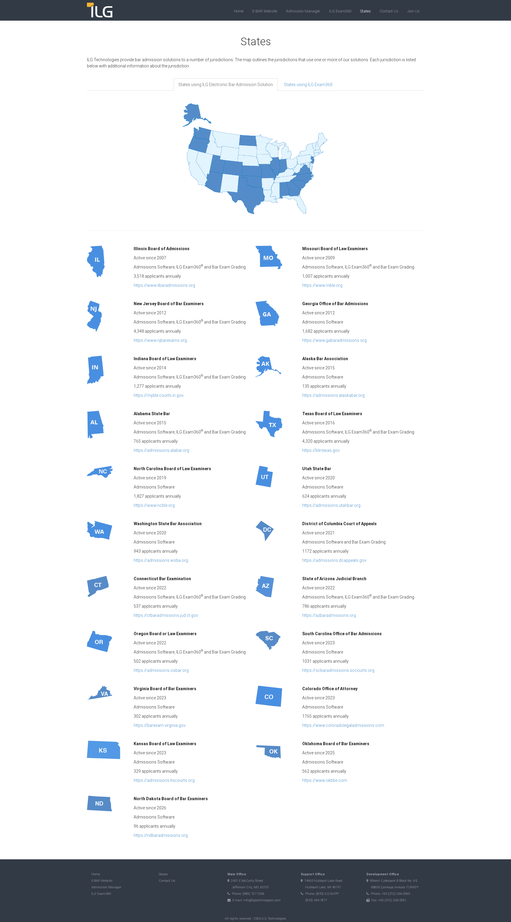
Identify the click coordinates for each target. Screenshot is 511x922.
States (365, 11)
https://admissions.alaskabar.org (333, 395)
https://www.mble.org (322, 285)
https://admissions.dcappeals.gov (334, 560)
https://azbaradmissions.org (329, 615)
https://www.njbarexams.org (160, 340)
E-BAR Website (264, 11)
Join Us (413, 11)
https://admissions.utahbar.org (331, 505)
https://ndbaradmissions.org (161, 835)
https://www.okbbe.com (324, 780)
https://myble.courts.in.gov (159, 395)
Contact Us (389, 11)
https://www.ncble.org (154, 505)
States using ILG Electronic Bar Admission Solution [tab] (225, 84)
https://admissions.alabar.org (161, 450)
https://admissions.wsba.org (161, 560)
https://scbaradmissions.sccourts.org (338, 670)
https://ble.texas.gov (321, 450)
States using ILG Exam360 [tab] (308, 84)
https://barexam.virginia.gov (160, 725)
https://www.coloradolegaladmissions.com (343, 725)
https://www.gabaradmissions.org (334, 340)
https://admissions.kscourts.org (164, 780)
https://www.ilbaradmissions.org (164, 285)
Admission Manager (303, 11)
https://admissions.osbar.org (161, 670)
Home (238, 11)
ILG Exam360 (340, 11)
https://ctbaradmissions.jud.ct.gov (166, 615)
